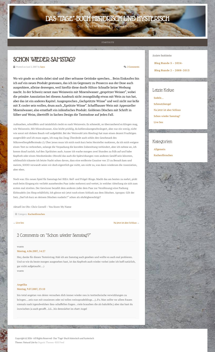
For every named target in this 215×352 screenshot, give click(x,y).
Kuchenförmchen (36, 214)
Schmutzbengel (162, 104)
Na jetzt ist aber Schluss (125, 222)
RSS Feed (59, 342)
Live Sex (20, 222)
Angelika (22, 284)
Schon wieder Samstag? (167, 116)
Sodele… (159, 98)
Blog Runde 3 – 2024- (168, 63)
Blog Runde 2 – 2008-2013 (172, 70)
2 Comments (133, 66)
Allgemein (159, 149)
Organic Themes (46, 342)
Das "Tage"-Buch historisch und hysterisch (107, 18)
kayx (42, 66)
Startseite (108, 42)
